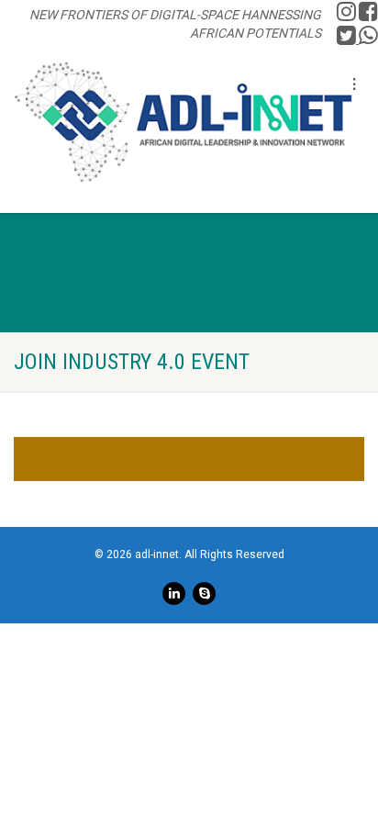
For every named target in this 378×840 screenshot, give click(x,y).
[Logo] (183, 122)
